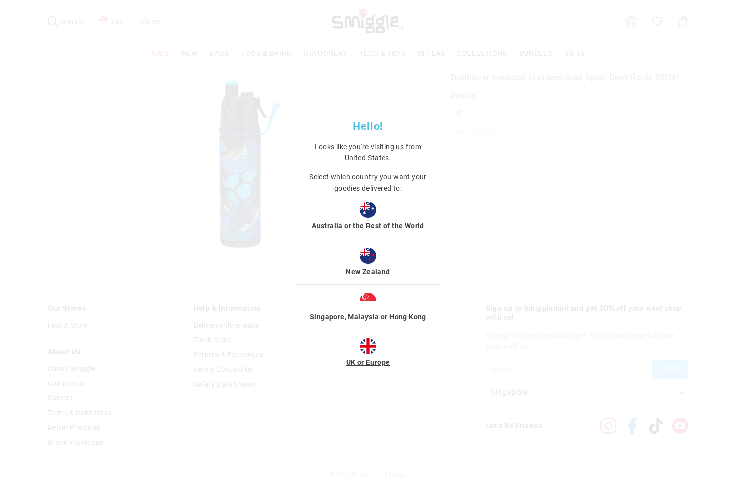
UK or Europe (368, 362)
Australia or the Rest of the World (368, 226)
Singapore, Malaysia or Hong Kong (368, 317)
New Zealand (368, 272)
